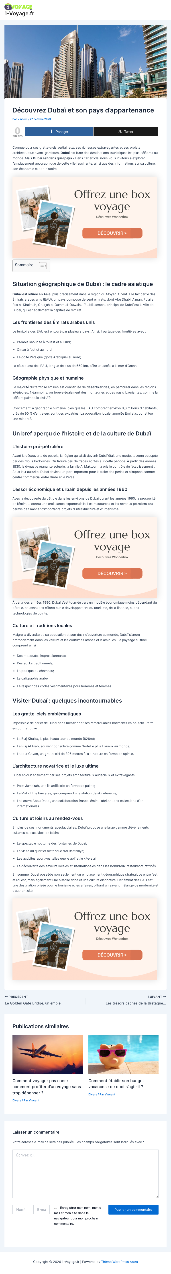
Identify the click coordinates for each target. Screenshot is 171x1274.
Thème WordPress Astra (119, 1262)
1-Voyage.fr (19, 13)
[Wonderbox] (84, 217)
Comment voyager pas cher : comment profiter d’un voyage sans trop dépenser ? (46, 1086)
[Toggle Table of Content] (41, 266)
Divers (16, 1100)
